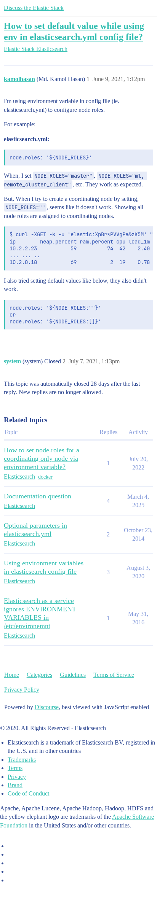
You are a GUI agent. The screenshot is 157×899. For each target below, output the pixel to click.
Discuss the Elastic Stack (34, 8)
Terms (15, 768)
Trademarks (22, 759)
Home (11, 674)
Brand (15, 785)
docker (45, 477)
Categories (39, 674)
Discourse (47, 707)
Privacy (17, 776)
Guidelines (73, 674)
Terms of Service (113, 674)
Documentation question (37, 496)
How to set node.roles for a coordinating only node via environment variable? (41, 458)
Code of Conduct (28, 793)
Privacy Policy (21, 689)
